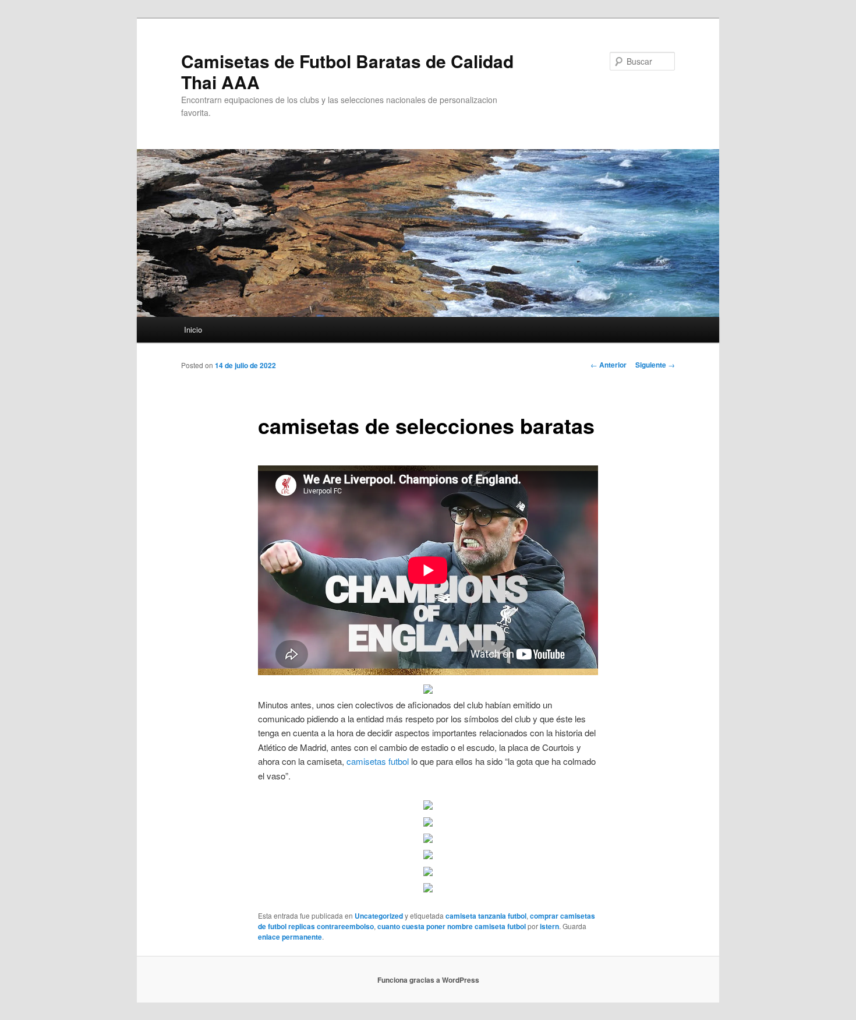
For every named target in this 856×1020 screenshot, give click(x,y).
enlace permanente (290, 936)
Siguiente (655, 364)
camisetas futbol (377, 761)
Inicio (193, 329)
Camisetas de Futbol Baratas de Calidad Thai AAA (347, 71)
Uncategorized (379, 915)
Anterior (608, 364)
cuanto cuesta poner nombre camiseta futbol (451, 926)
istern (549, 926)
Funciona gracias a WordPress (428, 980)
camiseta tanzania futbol (485, 915)
